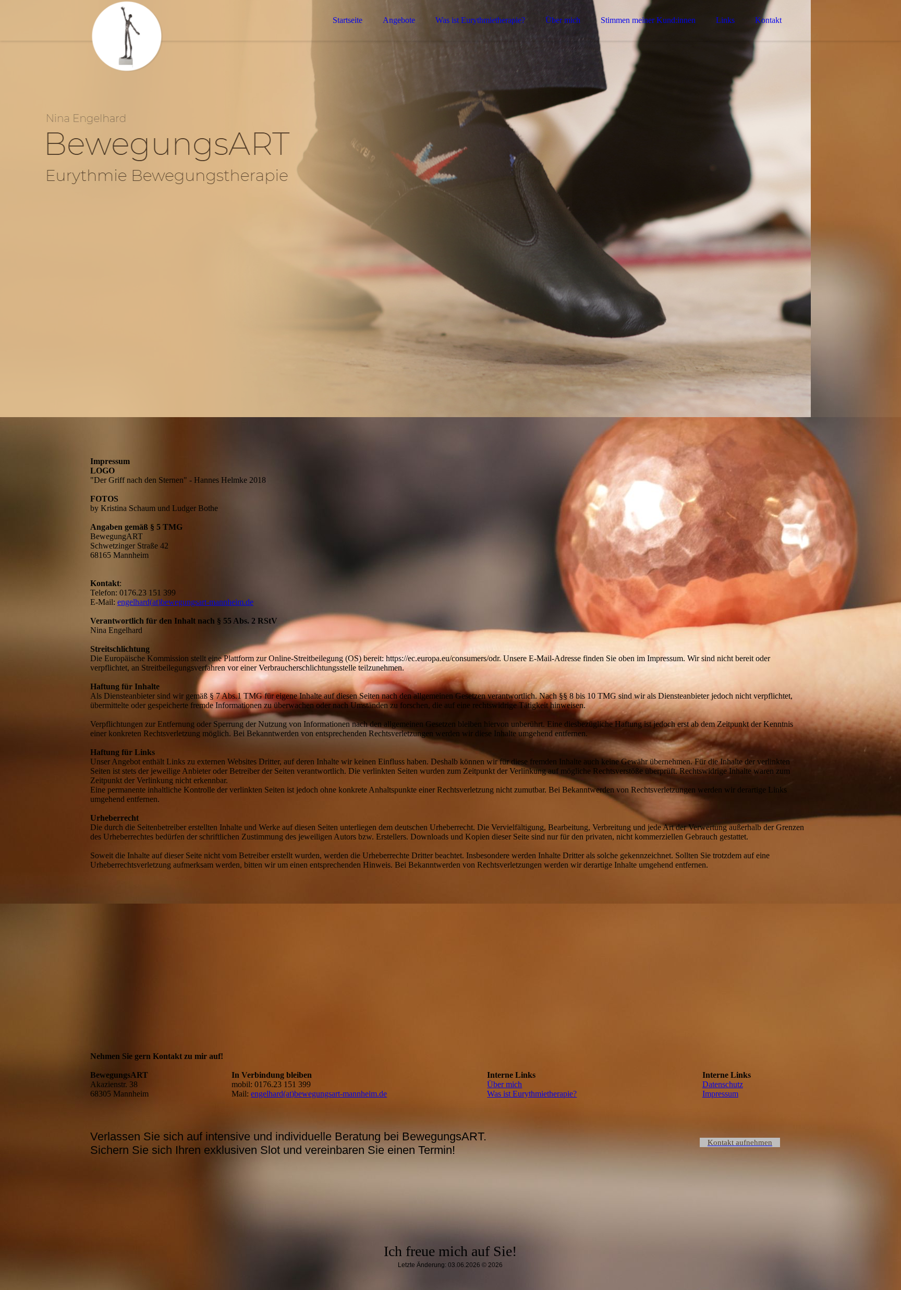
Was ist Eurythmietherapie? (480, 20)
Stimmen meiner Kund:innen (648, 20)
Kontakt (768, 20)
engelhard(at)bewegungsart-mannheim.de (185, 602)
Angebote (399, 20)
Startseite (347, 20)
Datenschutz (722, 1084)
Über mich (562, 20)
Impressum (720, 1093)
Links (725, 20)
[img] (181, 36)
